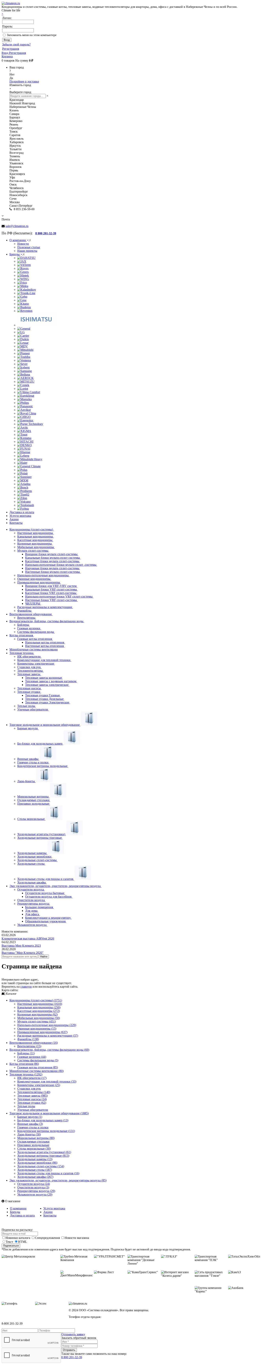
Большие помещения (39, 907)
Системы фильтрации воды (36, 631)
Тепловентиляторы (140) (33, 1092)
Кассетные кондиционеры (35, 540)
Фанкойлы (24, 610)
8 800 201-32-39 (71, 1357)
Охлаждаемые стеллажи (33, 800)
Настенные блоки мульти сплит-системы (53, 571)
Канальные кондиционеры (35, 536)
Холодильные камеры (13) (34, 1159)
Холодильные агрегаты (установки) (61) (44, 1152)
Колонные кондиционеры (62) (37, 1014)
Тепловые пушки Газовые (43, 695)
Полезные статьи (28, 247)
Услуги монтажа (54, 1208)
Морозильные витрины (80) (36, 1138)
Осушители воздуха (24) (33, 1184)
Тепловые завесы (29, 674)
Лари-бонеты (26, 781)
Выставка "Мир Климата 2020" (23, 952)
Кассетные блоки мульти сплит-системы (52, 561)
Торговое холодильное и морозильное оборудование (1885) (49, 1113)
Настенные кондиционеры (35, 533)
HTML (22, 1241)
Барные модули (28, 728)
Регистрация (10, 48)
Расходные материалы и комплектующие (45, 607)
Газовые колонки (29, 628)
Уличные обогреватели (33, 709)
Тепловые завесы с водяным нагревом (51, 681)
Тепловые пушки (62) (31, 1102)
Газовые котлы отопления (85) (37, 1067)
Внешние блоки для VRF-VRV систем (51, 586)
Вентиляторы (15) (29, 1046)
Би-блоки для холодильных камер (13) (42, 1120)
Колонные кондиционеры (35, 543)
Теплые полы (26, 706)
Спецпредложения (48, 1237)
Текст (9, 1241)
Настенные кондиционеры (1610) (39, 1003)
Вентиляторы (26, 617)
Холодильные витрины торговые (40, 837)
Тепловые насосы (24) (32, 1099)
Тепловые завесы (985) (32, 1095)
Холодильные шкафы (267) (35, 1176)
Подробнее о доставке (24, 81)
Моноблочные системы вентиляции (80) (36, 1071)
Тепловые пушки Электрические (47, 702)
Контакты (50, 1215)
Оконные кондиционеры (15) (36, 1028)
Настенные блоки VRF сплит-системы (51, 600)
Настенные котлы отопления (45, 646)
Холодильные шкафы (32, 882)
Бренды (15, 1212)
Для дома (31, 910)
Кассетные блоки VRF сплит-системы (51, 593)
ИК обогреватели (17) (31, 1078)
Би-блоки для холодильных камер (40, 743)
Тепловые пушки (29, 691)
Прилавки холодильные (33, 803)
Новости (23, 243)
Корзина (7, 56)
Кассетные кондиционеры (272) (38, 1011)
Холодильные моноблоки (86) (37, 1162)
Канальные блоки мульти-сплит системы (53, 557)
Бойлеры (23, 624)
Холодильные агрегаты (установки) (41, 834)
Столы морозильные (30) (34, 1148)
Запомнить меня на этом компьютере (32, 35)
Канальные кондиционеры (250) (38, 1007)
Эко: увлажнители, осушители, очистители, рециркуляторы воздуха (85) (58, 1180)
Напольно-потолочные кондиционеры (43, 575)
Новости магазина (77, 1237)
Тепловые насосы (29, 688)
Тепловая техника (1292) (25, 1074)
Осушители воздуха (31, 889)
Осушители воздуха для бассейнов (48, 896)
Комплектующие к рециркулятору (48, 917)
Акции (48, 1212)
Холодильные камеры (32, 853)
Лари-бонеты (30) (29, 1134)
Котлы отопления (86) (24, 1064)
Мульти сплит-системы (33, 550)
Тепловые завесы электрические (47, 684)
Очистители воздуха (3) (33, 1187)
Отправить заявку (73, 1334)
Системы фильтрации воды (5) (37, 1060)
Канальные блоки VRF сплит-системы (51, 589)
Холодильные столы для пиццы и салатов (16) (48, 1173)
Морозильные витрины (33, 796)
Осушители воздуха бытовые (45, 893)
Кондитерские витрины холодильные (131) (46, 1131)
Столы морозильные (31, 819)
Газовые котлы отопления (35, 639)
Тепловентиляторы (30, 670)
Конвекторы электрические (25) (38, 1085)
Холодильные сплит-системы (37, 860)
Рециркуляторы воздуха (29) (36, 1191)
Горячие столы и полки (33, 762)
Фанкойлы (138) (28, 1039)
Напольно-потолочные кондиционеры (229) (46, 1025)
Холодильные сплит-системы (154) (40, 1166)
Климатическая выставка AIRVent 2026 (28, 938)
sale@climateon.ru (16, 226)
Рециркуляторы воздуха (33, 903)
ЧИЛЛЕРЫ (33, 603)
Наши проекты (27, 250)
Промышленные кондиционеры (39, 582)
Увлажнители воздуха (32, 924)
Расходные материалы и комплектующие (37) (47, 1035)
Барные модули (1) (29, 1116)
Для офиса (32, 914)
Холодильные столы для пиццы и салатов (45, 879)
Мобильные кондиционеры (36, 547)
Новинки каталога (18, 1237)
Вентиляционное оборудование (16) (33, 1042)
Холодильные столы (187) (34, 1169)
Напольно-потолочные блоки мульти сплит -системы (61, 564)
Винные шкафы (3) (30, 1124)
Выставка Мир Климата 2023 (21, 945)
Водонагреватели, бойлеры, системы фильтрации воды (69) (49, 1049)
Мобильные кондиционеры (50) (38, 1018)
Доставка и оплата (22, 1215)
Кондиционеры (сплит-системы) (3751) (35, 1000)
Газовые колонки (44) (31, 1056)
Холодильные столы (31, 863)
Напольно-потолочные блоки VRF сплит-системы (59, 596)
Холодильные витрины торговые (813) (43, 1155)
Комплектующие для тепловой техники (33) (46, 1081)
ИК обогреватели (29, 656)
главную (26, 986)
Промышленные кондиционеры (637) (42, 1032)
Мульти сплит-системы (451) (36, 1021)
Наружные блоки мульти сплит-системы (52, 568)
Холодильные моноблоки (34, 856)
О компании (18, 1208)
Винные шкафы (28, 759)
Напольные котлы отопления (45, 642)
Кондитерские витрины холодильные (42, 766)
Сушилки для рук (29, 667)
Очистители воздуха (31, 900)
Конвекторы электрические (36, 663)
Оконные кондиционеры (34, 579)
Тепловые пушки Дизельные (44, 699)
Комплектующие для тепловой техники (44, 660)
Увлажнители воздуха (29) (34, 1194)
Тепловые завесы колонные (44, 677)
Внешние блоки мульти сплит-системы (51, 554)
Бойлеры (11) (26, 1053)
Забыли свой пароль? (16, 44)
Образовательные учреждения (45, 921)
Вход (5, 53)
